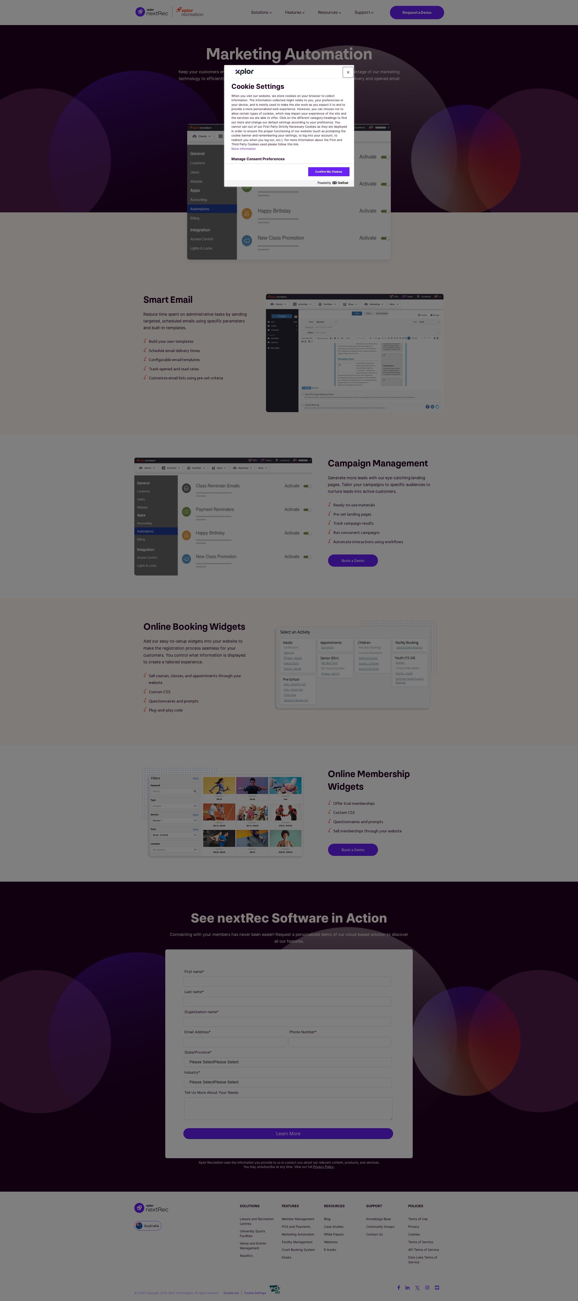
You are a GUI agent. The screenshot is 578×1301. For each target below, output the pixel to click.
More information (243, 148)
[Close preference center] (348, 72)
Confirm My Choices (328, 171)
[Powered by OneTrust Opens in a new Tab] (334, 183)
